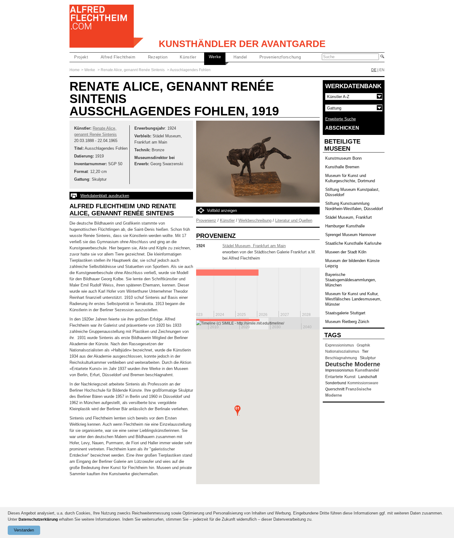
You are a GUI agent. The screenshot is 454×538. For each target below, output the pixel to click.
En (382, 70)
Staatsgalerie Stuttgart (345, 313)
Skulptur (368, 357)
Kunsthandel (367, 370)
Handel (240, 57)
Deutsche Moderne (352, 364)
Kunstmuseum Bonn (343, 158)
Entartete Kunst (340, 376)
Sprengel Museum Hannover (350, 234)
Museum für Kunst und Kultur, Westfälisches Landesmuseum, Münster (353, 299)
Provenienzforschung (280, 57)
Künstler (188, 57)
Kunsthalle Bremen (342, 167)
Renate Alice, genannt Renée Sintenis (133, 70)
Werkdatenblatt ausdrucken (104, 195)
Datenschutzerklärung (38, 519)
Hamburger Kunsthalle (345, 226)
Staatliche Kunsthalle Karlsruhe (353, 243)
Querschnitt (334, 389)
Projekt (81, 57)
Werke (215, 56)
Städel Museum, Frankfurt (348, 217)
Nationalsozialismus (342, 351)
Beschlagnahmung (341, 358)
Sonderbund (335, 383)
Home (74, 70)
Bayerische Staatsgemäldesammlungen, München (350, 279)
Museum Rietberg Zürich (347, 321)
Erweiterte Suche (340, 119)
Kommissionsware (362, 383)
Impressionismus (339, 370)
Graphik (363, 345)
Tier (365, 351)
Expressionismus (339, 345)
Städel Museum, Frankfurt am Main (254, 245)
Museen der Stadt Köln (345, 252)
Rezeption (158, 57)
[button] (237, 410)
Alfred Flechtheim (118, 57)
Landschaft (367, 377)
